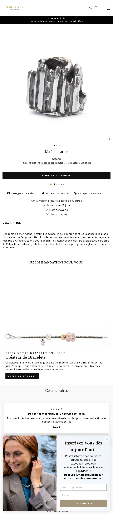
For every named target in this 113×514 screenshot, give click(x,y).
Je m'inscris (83, 503)
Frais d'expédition (45, 162)
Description (12, 222)
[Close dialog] (106, 439)
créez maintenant (22, 376)
